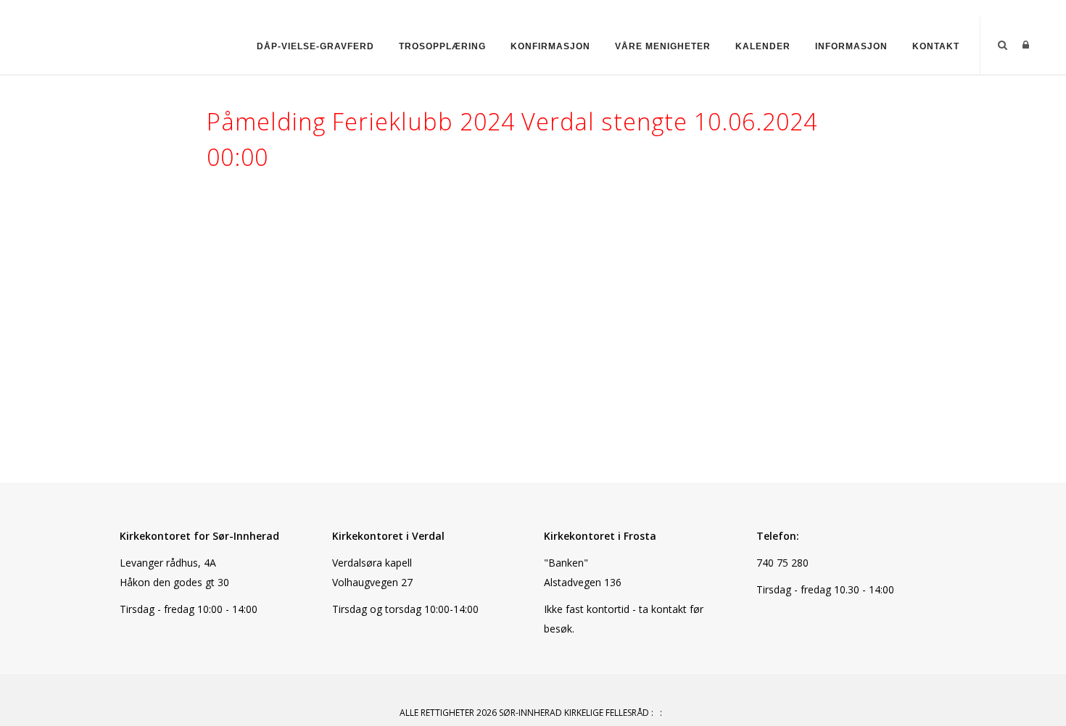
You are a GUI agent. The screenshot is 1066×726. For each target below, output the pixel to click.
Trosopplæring (442, 46)
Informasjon (851, 46)
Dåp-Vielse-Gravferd (315, 46)
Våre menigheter (663, 46)
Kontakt (935, 46)
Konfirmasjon (550, 46)
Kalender (762, 46)
